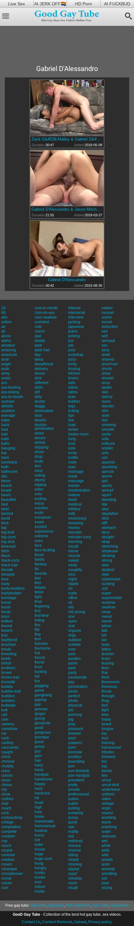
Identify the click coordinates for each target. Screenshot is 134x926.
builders (8, 701)
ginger (40, 714)
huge (39, 854)
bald (5, 439)
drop (38, 456)
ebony (40, 480)
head (39, 802)
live (71, 420)
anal (5, 359)
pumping (75, 813)
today (106, 719)
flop (38, 634)
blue (5, 579)
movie (73, 551)
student (108, 570)
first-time (42, 615)
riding (73, 855)
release (74, 845)
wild (105, 855)
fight (38, 597)
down (39, 433)
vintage (108, 803)
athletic (7, 406)
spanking (109, 467)
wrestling (109, 874)
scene (107, 317)
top (104, 733)
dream (40, 438)
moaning (75, 523)
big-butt (7, 532)
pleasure (75, 729)
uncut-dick (110, 785)
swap (106, 612)
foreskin (41, 643)
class (5, 771)
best (4, 523)
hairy (39, 765)
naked (73, 560)
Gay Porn (38, 905)
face (38, 545)
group (40, 746)
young (107, 888)
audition (8, 411)
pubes (73, 799)
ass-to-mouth (12, 397)
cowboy (7, 859)
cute (38, 327)
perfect (74, 696)
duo (38, 466)
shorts (107, 369)
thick (105, 677)
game (39, 690)
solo (105, 453)
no (70, 588)
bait (4, 434)
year (105, 883)
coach (6, 808)
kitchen (74, 373)
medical (75, 504)
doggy (40, 406)
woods (107, 859)
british (6, 663)
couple (7, 850)
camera (7, 724)
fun (37, 681)
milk (71, 514)
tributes (108, 752)
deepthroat (44, 364)
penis (73, 691)
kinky (72, 364)
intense (74, 308)
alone (6, 336)
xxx (104, 878)
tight (105, 710)
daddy (40, 341)
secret (107, 322)
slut (105, 420)
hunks (40, 873)
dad (38, 336)
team (106, 658)
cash (5, 738)
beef (5, 509)
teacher (108, 654)
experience (44, 531)
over (72, 649)
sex (105, 345)
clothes (7, 799)
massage (76, 481)
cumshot (42, 322)
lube (72, 448)
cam (4, 719)
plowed (74, 733)
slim (105, 411)
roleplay (75, 878)
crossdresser (12, 874)
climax (6, 785)
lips (71, 415)
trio (104, 761)
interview (76, 317)
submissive (111, 579)
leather (74, 401)
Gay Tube (100, 905)
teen (105, 668)
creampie (9, 869)
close (5, 794)
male (72, 462)
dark (38, 345)
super (106, 593)
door (38, 415)
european (43, 517)
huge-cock (43, 859)
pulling (74, 808)
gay (38, 704)
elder (39, 489)
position (75, 757)
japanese (76, 327)
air (3, 327)
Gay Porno (120, 905)
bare (5, 457)
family (40, 559)
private (74, 789)
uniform (108, 794)
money (74, 528)
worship (108, 869)
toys (105, 738)
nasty (72, 565)
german (41, 709)
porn (72, 747)
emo (38, 494)
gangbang (43, 695)
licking (73, 411)
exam (39, 522)
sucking (108, 584)
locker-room (78, 434)
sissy (106, 383)
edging (40, 485)
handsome (44, 779)
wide (106, 850)
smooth (108, 429)
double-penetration (44, 426)
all (3, 331)
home (39, 816)
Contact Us (31, 922)
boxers (7, 630)
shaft (106, 355)
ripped (73, 869)
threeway (109, 687)
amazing (8, 350)
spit (105, 481)
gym (38, 756)
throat (106, 691)
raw (71, 827)
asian (6, 378)
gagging (42, 686)
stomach (109, 528)
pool (72, 738)
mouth (73, 546)
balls (5, 443)
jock (71, 350)
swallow (108, 607)
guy (38, 751)
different (41, 383)
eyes (39, 541)
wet (105, 841)
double (40, 420)
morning (75, 542)
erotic (39, 513)
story (106, 532)
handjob (42, 774)
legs (71, 406)
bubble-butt (11, 691)
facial (39, 555)
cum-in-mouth (46, 308)
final (38, 601)
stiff (104, 523)
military (74, 509)
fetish (39, 592)
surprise (108, 602)
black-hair (9, 565)
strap (106, 542)
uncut (106, 780)
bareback (9, 462)
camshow (9, 729)
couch (6, 845)
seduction (110, 327)
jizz (71, 341)
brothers (8, 668)
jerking (74, 336)
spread (107, 490)
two (105, 775)
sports (107, 485)
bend (5, 518)
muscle (74, 556)
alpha (6, 341)
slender (108, 406)
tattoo (106, 649)
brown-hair (10, 677)
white (106, 845)
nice (71, 574)
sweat (107, 616)
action (6, 322)
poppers (75, 743)
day (38, 355)
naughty (75, 570)
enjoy (39, 503)
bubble (7, 687)
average (8, 415)
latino (73, 392)
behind (7, 514)
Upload (80, 922)
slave (106, 401)
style (105, 574)
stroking (108, 556)
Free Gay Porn (78, 905)
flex (38, 625)
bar (4, 453)
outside (74, 644)
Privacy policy (99, 922)
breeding (9, 654)
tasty (105, 644)
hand (39, 770)
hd (37, 798)
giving (40, 718)
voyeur (107, 813)
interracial (76, 312)
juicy (72, 359)
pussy (73, 817)
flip (37, 629)
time (105, 715)
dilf (37, 392)
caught (7, 752)
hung (39, 863)
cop (4, 841)
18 (3, 308)
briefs (6, 658)
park (72, 668)
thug (105, 701)
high (38, 807)
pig (71, 719)
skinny (107, 397)
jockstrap (76, 355)
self (105, 336)
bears (6, 495)
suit (105, 588)
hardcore (42, 793)
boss (5, 616)
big (4, 528)
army (5, 373)
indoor (40, 887)
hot (37, 840)
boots (6, 607)
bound (6, 626)
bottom (7, 621)
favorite (41, 573)
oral (71, 626)
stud (105, 565)
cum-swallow (46, 317)
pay (71, 682)
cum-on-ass (45, 312)
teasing (108, 663)
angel (6, 364)
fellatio (40, 587)
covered (8, 855)
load (72, 425)
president (76, 780)
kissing (74, 369)
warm (106, 822)
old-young (76, 612)
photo (73, 701)
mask (72, 476)
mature (74, 495)
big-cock (8, 537)
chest (5, 757)
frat (37, 653)
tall (104, 635)
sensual (108, 341)
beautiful (8, 499)
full (37, 676)
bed (4, 504)
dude (39, 461)
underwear (111, 789)
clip (4, 789)
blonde (7, 570)
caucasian (10, 747)
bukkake (8, 705)
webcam (109, 836)
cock (5, 813)
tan (104, 640)
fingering (42, 606)
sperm (107, 476)
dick (38, 378)
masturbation (79, 490)
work (106, 864)
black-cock (10, 560)
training (108, 743)
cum (4, 888)
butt (4, 710)
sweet (107, 621)
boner (6, 602)
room (72, 883)
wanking (109, 817)
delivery (41, 369)
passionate (77, 677)
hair (38, 760)
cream (6, 864)
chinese (8, 761)
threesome (111, 682)
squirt (106, 495)
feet (38, 583)
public (73, 803)
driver (39, 452)
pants (73, 663)
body (5, 584)
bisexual (8, 546)
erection (41, 508)
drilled (40, 442)
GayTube (56, 905)
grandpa (42, 737)
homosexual (45, 826)
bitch (5, 551)
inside (40, 891)
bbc (4, 476)
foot (38, 639)
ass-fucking (11, 387)
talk (105, 630)
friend (39, 662)
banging (8, 448)
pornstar (75, 752)
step (105, 509)
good (39, 728)
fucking (41, 672)
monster (75, 532)
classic (7, 775)
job (71, 345)
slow (105, 415)
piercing (75, 715)
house (40, 849)
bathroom (9, 471)
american (9, 355)
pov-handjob (79, 775)
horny (39, 835)
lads (71, 383)
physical (75, 705)
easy (39, 471)
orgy (72, 635)
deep (39, 359)
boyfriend (9, 640)
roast (72, 874)
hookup (41, 830)
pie (71, 710)
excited (41, 527)
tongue (107, 729)
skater (107, 387)
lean (72, 397)
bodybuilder (11, 593)
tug (104, 766)
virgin (106, 808)
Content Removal (57, 922)
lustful (73, 457)
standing (109, 499)
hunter (40, 877)
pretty (73, 785)
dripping (42, 447)
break (6, 649)
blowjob (8, 574)
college (7, 822)
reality (73, 831)
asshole (8, 401)
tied (105, 705)
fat (37, 569)
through (108, 696)
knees (73, 378)
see (105, 331)
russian (108, 312)
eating (40, 475)
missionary (77, 518)
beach (6, 485)
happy (40, 784)
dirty (38, 397)
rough (73, 888)
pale (72, 654)
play (71, 724)
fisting (40, 620)
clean (6, 780)
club (4, 803)
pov (71, 766)
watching (109, 827)
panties (74, 658)
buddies (8, 696)
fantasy (41, 564)
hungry (40, 868)
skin (105, 392)
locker (73, 429)
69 (3, 312)
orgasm (74, 630)
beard (6, 490)
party (72, 672)
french (40, 658)
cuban (6, 883)
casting (7, 743)
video (106, 799)
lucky (72, 453)
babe (5, 420)
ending (40, 499)
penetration (78, 687)
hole (38, 812)
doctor (40, 401)
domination (44, 411)
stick (105, 518)
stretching (110, 546)
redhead (75, 841)
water (106, 831)
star (105, 504)
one (71, 616)
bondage (9, 598)
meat (72, 499)
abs (4, 317)
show (106, 373)
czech (40, 331)
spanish (108, 462)
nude (72, 593)
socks (106, 434)
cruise (6, 878)
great (39, 742)
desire (40, 373)
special (108, 471)
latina (73, 387)
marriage (76, 471)
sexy (105, 350)
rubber (107, 308)
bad (4, 429)
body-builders (13, 588)
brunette (8, 682)
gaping (40, 700)
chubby (7, 766)
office (72, 598)
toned (106, 724)
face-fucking (45, 550)
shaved (108, 359)
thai (105, 672)
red (71, 836)
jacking (74, 322)
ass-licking (10, 392)
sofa (105, 439)
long (72, 439)
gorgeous (43, 732)
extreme (41, 536)
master (74, 485)
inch (38, 882)
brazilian (8, 644)
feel (38, 578)
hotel (39, 845)
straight (108, 537)
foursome (42, 648)
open (72, 621)
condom (8, 836)
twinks (107, 771)
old (71, 607)
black (5, 556)
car (4, 733)
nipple (73, 584)
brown (6, 672)
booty (6, 612)
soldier (107, 448)
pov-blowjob (78, 771)
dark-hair (42, 350)
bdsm (6, 481)
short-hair (110, 364)
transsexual (111, 747)
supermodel (112, 598)
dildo (39, 387)
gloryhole (42, 723)
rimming (75, 864)
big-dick (8, 542)
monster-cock (79, 537)
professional (78, 794)
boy (4, 635)
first (38, 611)
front (38, 667)
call (4, 715)
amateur (8, 345)
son (105, 457)
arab (5, 369)
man (72, 467)
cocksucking (11, 817)
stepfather (110, 514)
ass (4, 383)
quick (72, 822)
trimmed (108, 757)
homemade (44, 821)
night (72, 579)
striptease (110, 551)
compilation (11, 827)
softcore (108, 443)
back (5, 425)
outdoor (74, 640)
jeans (73, 331)
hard (38, 788)
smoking (109, 425)
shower (108, 378)
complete (9, 831)
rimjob (73, 859)
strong (107, 560)
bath (5, 467)
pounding (76, 761)
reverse (74, 850)
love (71, 443)
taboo (106, 626)
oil (70, 602)
